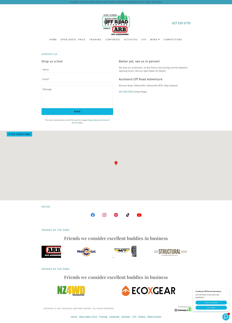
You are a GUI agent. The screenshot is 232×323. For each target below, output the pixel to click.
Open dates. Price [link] (73, 39)
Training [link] (95, 39)
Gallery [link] (141, 316)
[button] (155, 39)
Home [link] (53, 39)
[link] (116, 22)
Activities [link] (131, 39)
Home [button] (74, 316)
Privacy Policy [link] (92, 120)
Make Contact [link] (154, 316)
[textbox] (77, 69)
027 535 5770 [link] (181, 23)
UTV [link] (143, 39)
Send (77, 111)
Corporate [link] (112, 39)
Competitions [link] (173, 39)
